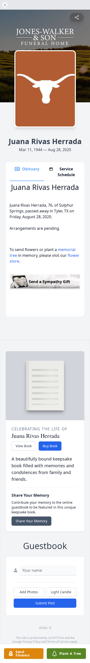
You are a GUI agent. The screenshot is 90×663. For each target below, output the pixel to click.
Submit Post (45, 603)
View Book (24, 446)
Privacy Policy (32, 642)
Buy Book (50, 446)
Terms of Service (58, 642)
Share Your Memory (31, 521)
